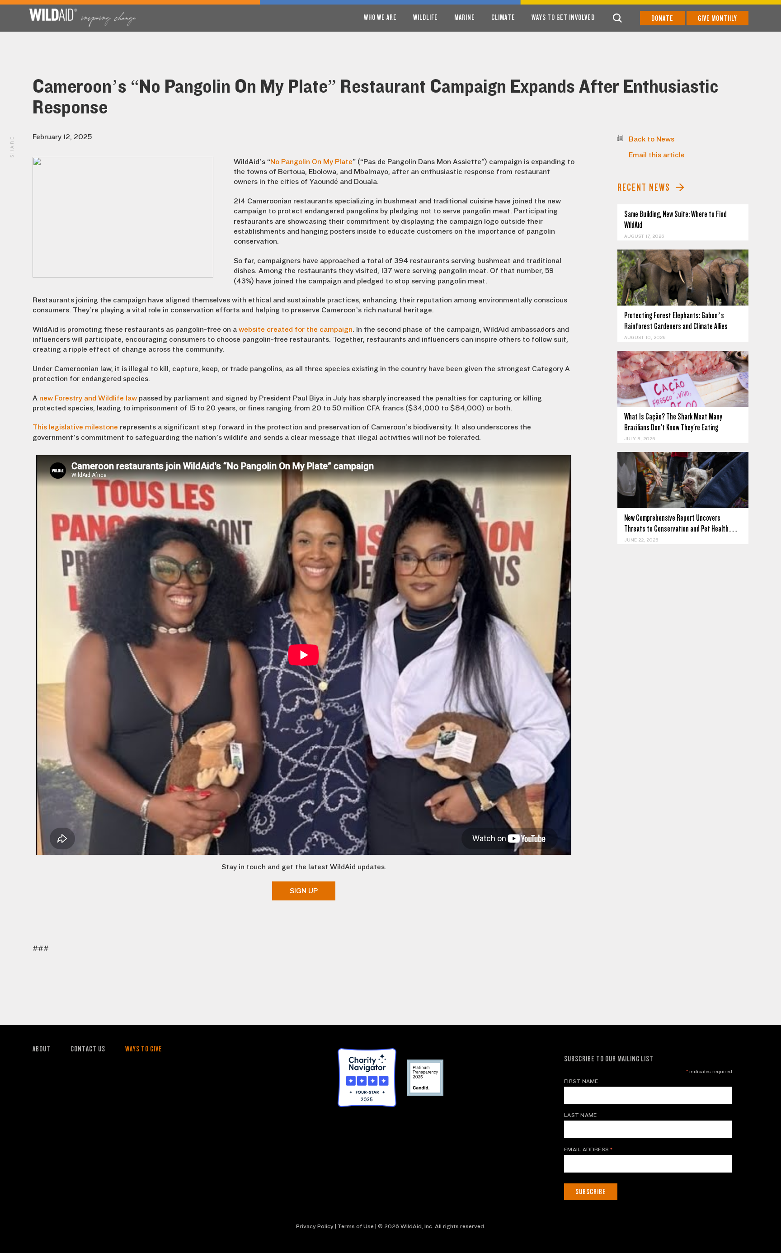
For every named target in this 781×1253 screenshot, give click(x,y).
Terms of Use (356, 1226)
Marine (464, 17)
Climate (503, 17)
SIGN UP (304, 891)
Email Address (588, 1149)
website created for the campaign (296, 329)
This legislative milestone (75, 427)
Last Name (580, 1115)
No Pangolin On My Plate (311, 162)
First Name (581, 1081)
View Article (683, 277)
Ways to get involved (563, 17)
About (42, 1049)
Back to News (651, 139)
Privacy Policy (315, 1226)
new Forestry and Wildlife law (88, 398)
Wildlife (425, 17)
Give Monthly (717, 18)
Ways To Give (143, 1049)
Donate (662, 18)
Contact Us (88, 1049)
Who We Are (380, 17)
